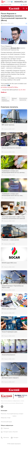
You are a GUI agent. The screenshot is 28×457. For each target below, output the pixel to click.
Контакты (6, 437)
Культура (9, 414)
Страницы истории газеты (17, 415)
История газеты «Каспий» (10, 432)
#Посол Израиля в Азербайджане (5, 99)
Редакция (6, 428)
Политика (3, 414)
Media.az (3, 92)
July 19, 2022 (21, 90)
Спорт (9, 418)
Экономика (4, 422)
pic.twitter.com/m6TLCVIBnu (9, 87)
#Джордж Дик (14, 99)
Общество (4, 418)
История (9, 422)
